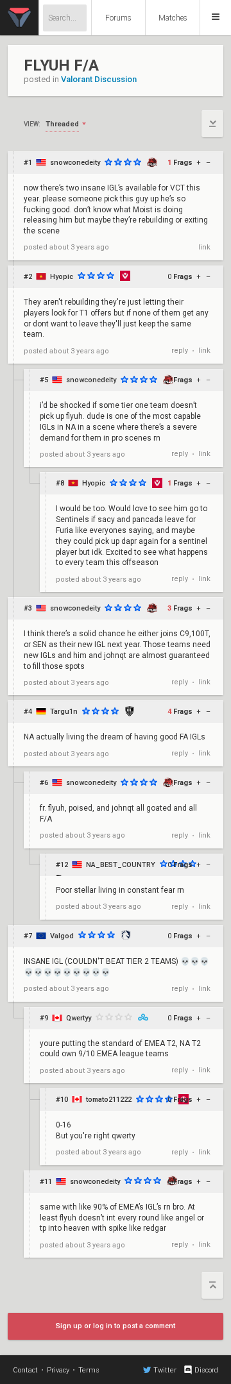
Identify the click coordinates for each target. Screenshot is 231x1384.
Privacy (58, 1370)
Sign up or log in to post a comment (115, 1326)
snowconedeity (75, 162)
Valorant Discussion (99, 79)
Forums (118, 17)
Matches (172, 17)
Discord (206, 1370)
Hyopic (61, 277)
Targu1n (64, 711)
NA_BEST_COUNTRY (120, 865)
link (204, 247)
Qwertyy (78, 1018)
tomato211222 (109, 1099)
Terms (88, 1370)
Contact (25, 1370)
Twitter (164, 1370)
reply (179, 350)
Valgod (62, 936)
